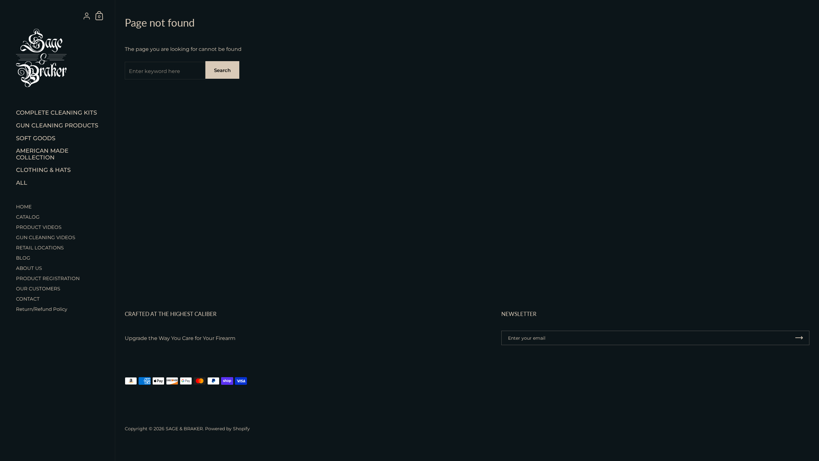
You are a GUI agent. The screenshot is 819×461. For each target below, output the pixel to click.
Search (222, 70)
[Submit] (799, 338)
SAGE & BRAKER (184, 429)
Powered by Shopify (227, 429)
